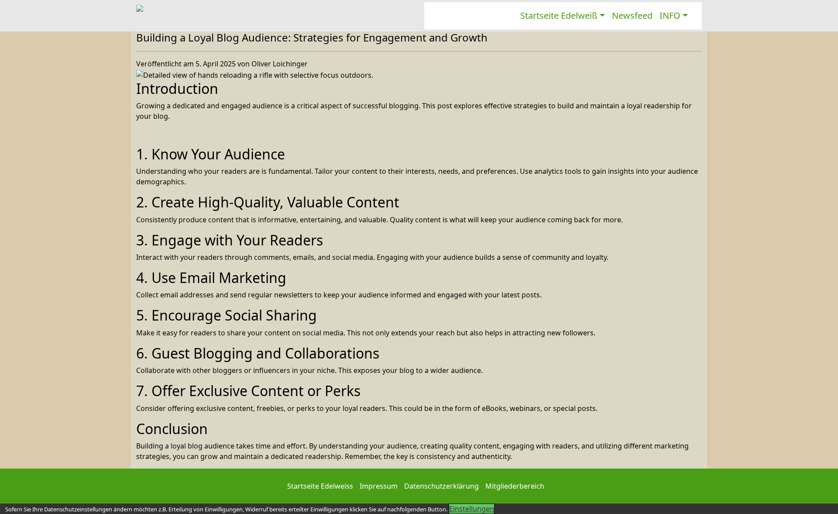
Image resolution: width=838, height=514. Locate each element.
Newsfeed (632, 15)
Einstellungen (471, 509)
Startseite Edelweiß (559, 15)
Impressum (379, 486)
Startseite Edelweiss (320, 486)
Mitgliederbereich (514, 486)
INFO (669, 15)
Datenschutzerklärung (441, 486)
